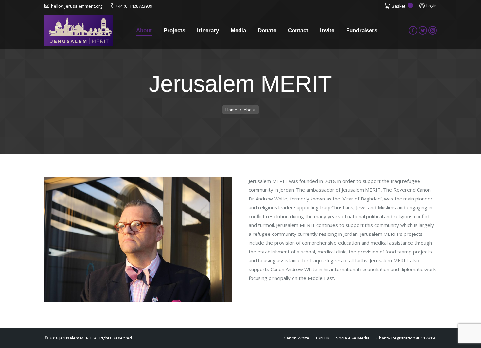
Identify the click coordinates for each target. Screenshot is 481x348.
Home (231, 110)
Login (431, 6)
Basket (401, 6)
